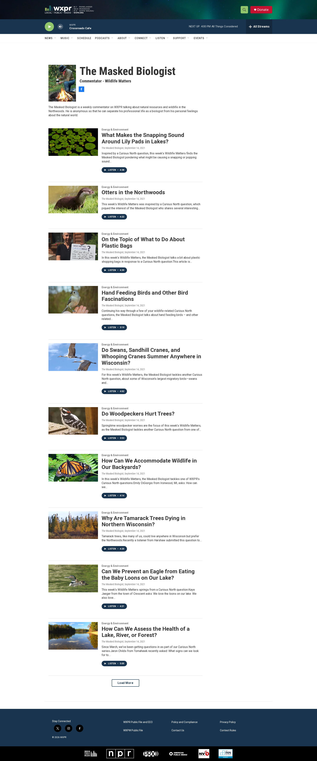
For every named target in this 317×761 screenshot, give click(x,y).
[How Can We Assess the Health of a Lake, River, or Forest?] (73, 636)
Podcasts (102, 38)
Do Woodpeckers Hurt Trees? (138, 413)
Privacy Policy (228, 722)
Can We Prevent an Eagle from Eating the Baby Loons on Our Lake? (148, 574)
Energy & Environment (115, 129)
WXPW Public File (133, 730)
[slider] (66, 26)
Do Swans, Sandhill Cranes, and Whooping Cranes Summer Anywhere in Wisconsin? (151, 356)
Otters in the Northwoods (133, 192)
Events (199, 38)
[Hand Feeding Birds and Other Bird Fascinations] (73, 300)
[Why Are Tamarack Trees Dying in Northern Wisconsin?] (73, 525)
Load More (126, 683)
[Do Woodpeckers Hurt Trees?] (73, 421)
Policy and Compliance (185, 722)
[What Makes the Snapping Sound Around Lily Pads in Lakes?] (73, 142)
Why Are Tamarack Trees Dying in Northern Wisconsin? (143, 521)
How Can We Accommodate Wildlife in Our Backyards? (149, 463)
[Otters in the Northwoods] (73, 199)
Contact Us (178, 730)
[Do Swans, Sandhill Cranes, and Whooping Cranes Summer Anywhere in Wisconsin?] (73, 357)
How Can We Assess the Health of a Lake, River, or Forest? (146, 632)
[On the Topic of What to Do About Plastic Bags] (73, 246)
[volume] (60, 27)
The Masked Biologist (112, 147)
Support (179, 38)
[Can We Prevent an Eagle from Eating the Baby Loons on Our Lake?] (73, 578)
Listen (160, 38)
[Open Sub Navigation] (55, 38)
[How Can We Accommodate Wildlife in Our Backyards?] (73, 467)
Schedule (84, 38)
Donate (263, 10)
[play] (49, 27)
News (49, 38)
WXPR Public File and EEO (138, 722)
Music (65, 38)
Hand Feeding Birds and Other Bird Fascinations (145, 295)
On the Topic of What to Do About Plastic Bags (143, 242)
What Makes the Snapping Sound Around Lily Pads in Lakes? (143, 138)
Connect (141, 38)
